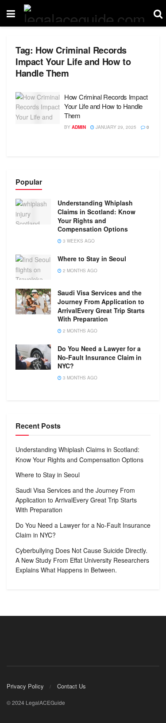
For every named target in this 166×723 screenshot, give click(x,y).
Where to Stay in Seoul (92, 258)
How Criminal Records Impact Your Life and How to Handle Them (106, 106)
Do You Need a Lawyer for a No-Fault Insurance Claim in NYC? (100, 357)
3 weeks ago (78, 241)
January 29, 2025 (115, 127)
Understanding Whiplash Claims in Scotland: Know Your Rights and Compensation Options (96, 215)
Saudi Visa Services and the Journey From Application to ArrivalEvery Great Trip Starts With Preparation (101, 305)
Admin (79, 127)
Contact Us (71, 686)
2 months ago (79, 270)
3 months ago (79, 378)
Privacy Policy (25, 686)
